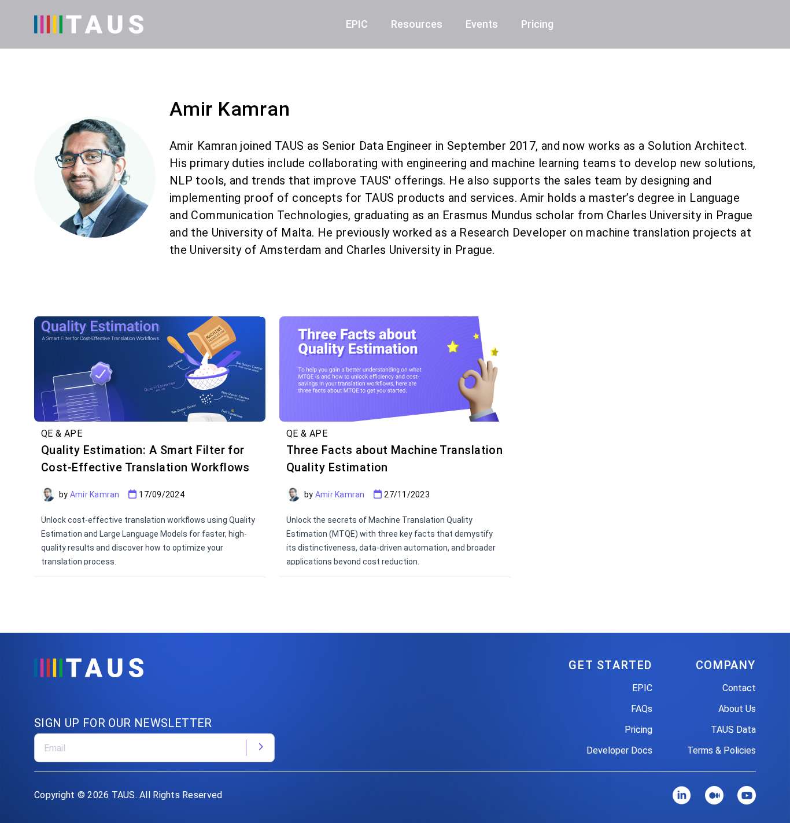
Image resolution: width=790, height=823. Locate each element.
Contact (739, 687)
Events (482, 24)
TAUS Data (733, 729)
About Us (737, 708)
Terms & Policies (721, 750)
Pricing (537, 24)
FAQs (641, 708)
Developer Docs (619, 750)
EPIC (642, 687)
